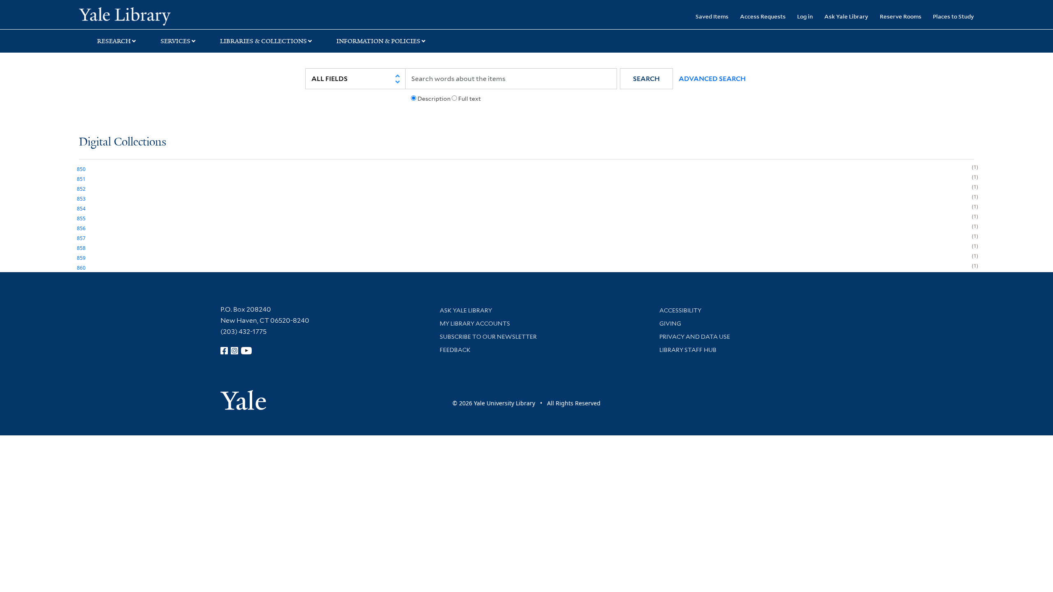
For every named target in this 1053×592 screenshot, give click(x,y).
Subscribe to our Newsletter (488, 336)
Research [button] (114, 41)
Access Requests (763, 16)
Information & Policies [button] (378, 41)
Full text (469, 98)
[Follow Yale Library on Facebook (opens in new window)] (224, 350)
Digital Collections (122, 142)
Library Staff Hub (688, 350)
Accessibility (680, 310)
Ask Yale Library (846, 16)
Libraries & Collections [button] (263, 41)
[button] (646, 78)
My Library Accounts (475, 323)
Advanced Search (712, 79)
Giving (670, 323)
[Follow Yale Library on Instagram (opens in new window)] (234, 350)
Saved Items (712, 16)
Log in (805, 16)
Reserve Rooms (900, 16)
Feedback (455, 350)
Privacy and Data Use (694, 336)
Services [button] (175, 41)
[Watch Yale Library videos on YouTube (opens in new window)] (246, 350)
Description (433, 98)
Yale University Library (146, 15)
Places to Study (953, 16)
